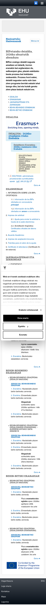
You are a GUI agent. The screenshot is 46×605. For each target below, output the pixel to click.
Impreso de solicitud (16, 215)
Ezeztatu (23, 335)
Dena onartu (23, 318)
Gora (36, 185)
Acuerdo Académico (16, 235)
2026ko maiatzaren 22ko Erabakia (25, 147)
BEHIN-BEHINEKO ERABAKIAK (22, 107)
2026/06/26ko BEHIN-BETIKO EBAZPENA (22, 536)
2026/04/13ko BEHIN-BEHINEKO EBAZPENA (23, 384)
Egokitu (21, 326)
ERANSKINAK (15, 99)
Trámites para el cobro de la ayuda (22, 243)
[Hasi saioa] (35, 3)
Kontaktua (5, 591)
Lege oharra (6, 586)
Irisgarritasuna (7, 581)
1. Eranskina (16, 388)
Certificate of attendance (18, 247)
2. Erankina (15, 395)
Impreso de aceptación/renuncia (21, 239)
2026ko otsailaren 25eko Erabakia (20, 136)
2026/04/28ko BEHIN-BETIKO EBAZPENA (22, 488)
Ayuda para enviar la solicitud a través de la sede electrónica (25, 220)
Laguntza (5, 601)
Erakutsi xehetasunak (28, 310)
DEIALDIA (14, 96)
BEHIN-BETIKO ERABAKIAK (21, 110)
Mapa (3, 596)
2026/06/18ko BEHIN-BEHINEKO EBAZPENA (23, 436)
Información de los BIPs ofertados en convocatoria (22, 202)
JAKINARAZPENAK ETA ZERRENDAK (19, 103)
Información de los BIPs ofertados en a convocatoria (25, 210)
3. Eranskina (16, 356)
